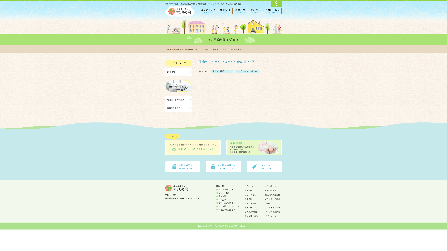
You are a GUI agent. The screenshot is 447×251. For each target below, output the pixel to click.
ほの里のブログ (173, 108)
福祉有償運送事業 (226, 203)
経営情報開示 (270, 190)
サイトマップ (270, 216)
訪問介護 (222, 199)
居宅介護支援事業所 (226, 209)
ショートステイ (225, 193)
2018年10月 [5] (173, 72)
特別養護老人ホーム (226, 189)
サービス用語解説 (272, 212)
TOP (167, 49)
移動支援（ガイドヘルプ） (229, 206)
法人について (250, 186)
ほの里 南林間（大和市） (191, 49)
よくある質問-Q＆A (273, 207)
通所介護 (222, 196)
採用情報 (175, 49)
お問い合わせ (270, 186)
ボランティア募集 (272, 199)
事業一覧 (220, 186)
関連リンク (269, 203)
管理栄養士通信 (251, 216)
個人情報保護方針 (272, 195)
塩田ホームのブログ (175, 100)
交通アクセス (250, 195)
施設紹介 (248, 190)
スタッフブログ (251, 203)
